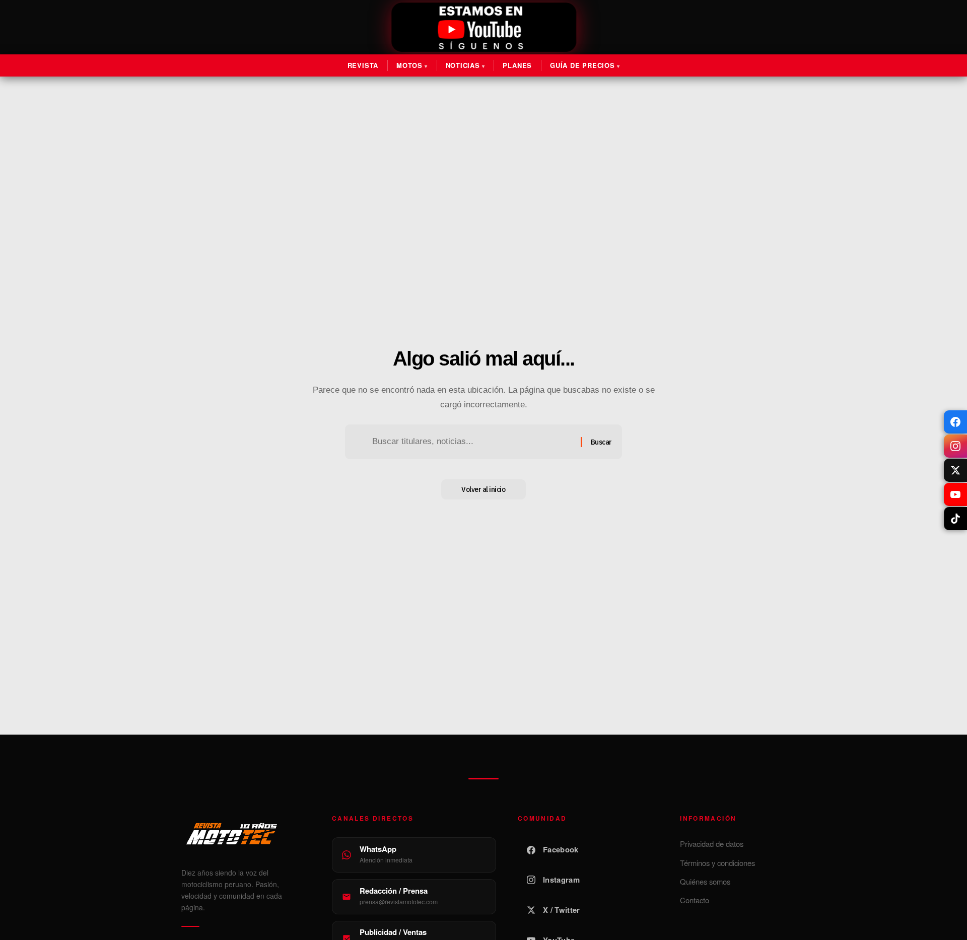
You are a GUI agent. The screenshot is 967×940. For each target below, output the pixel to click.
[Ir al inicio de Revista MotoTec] (483, 28)
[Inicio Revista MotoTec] (245, 834)
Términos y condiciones (717, 862)
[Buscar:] (473, 441)
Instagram (561, 879)
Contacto (694, 900)
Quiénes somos (705, 881)
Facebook (560, 849)
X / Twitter (561, 909)
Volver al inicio (483, 489)
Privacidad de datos (711, 843)
